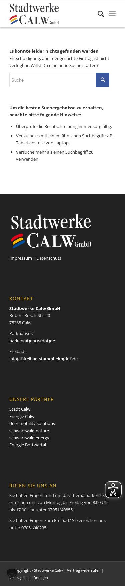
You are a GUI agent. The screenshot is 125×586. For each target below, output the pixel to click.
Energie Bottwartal (27, 445)
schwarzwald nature (29, 431)
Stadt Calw (19, 409)
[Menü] (112, 14)
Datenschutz (48, 258)
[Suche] (97, 13)
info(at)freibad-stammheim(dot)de (43, 359)
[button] (12, 574)
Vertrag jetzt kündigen (28, 577)
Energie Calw (21, 416)
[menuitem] (97, 13)
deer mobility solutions (32, 423)
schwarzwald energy (29, 438)
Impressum (20, 258)
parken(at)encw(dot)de (32, 341)
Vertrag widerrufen (84, 570)
